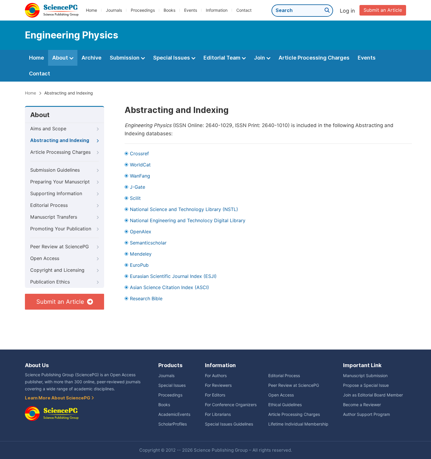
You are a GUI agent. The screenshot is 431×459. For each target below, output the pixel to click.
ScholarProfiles (172, 424)
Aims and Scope (48, 128)
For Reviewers (218, 385)
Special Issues (172, 58)
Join (260, 58)
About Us (37, 365)
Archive (91, 58)
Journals (114, 10)
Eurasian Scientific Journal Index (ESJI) (173, 276)
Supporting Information (56, 193)
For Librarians (218, 414)
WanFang (140, 176)
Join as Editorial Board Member (373, 395)
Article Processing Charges (314, 58)
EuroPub (139, 265)
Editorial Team (222, 58)
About (60, 58)
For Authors (216, 375)
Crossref (139, 153)
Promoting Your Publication (60, 229)
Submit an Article (383, 10)
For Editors (215, 395)
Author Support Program (366, 414)
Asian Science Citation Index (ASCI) (169, 287)
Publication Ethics (50, 282)
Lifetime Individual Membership (298, 424)
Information (217, 10)
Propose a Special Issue (366, 385)
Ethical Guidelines (285, 404)
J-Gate (137, 187)
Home (91, 10)
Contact (244, 10)
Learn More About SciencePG (58, 398)
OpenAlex (140, 231)
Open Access (44, 258)
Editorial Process (49, 205)
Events (190, 10)
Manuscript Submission (365, 375)
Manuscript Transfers (53, 217)
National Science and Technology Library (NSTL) (184, 209)
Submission (125, 58)
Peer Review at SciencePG (59, 246)
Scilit (135, 198)
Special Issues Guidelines (229, 424)
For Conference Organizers (231, 404)
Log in (347, 11)
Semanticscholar (148, 243)
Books (169, 10)
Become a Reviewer (362, 404)
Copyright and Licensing (57, 270)
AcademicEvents (174, 414)
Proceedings (143, 10)
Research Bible (146, 298)
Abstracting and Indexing (59, 140)
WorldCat (140, 165)
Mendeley (141, 254)
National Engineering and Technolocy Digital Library (187, 220)
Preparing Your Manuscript (60, 182)
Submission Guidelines (55, 170)
